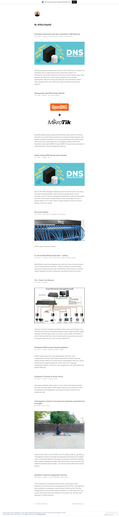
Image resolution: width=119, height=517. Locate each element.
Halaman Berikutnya (78, 503)
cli (48, 477)
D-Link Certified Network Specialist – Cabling (51, 255)
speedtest (56, 477)
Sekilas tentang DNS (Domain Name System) (50, 155)
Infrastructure (45, 214)
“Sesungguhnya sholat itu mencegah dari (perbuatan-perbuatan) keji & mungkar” (59, 402)
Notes (43, 405)
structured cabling (70, 257)
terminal (62, 477)
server (51, 477)
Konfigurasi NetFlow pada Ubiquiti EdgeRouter (51, 347)
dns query (60, 36)
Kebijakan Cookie (41, 514)
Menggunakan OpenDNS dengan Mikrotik (49, 93)
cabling (50, 257)
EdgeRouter (51, 349)
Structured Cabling (41, 212)
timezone (50, 378)
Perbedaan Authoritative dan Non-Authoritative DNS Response (57, 34)
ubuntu (55, 378)
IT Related (44, 36)
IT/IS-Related (53, 214)
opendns (57, 95)
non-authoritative (68, 36)
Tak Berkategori (61, 214)
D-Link (54, 257)
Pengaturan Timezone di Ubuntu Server (48, 376)
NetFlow (57, 349)
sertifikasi (63, 257)
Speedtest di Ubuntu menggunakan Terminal (50, 475)
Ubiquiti (62, 349)
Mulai (74, 2)
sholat (47, 405)
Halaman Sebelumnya (40, 503)
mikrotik (52, 95)
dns (56, 36)
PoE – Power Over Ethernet (44, 280)
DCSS (58, 257)
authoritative (51, 36)
